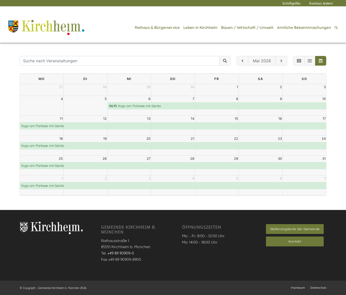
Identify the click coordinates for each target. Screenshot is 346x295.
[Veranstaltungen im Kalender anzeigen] (320, 61)
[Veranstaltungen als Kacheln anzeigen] (298, 61)
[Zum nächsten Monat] (281, 61)
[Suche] (335, 28)
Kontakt (295, 241)
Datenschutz (318, 287)
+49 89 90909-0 (120, 253)
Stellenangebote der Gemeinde (294, 229)
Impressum (298, 287)
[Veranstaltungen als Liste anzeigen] (309, 61)
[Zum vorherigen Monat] (242, 61)
